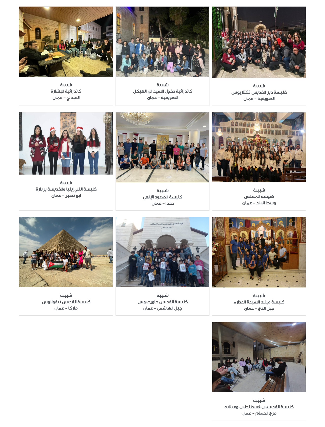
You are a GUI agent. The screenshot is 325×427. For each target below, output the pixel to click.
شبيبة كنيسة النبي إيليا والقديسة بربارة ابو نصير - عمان (66, 189)
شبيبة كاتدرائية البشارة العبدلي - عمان (66, 91)
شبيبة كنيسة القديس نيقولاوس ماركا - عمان (66, 302)
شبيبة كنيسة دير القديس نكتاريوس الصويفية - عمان (259, 92)
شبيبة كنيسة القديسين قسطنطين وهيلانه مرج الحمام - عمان (259, 407)
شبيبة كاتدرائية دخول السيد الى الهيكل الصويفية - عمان (162, 91)
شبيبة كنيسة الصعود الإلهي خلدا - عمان (162, 197)
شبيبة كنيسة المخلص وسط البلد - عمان (259, 196)
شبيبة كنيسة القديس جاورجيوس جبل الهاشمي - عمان (163, 302)
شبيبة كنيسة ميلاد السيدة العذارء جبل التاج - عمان (259, 302)
